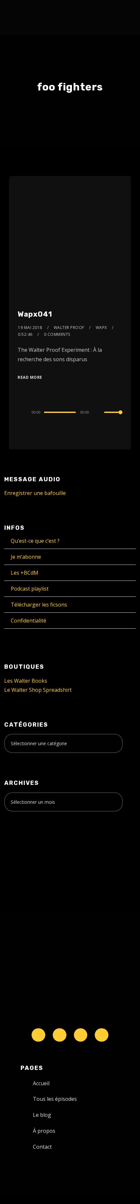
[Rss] (101, 1035)
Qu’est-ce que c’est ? (35, 540)
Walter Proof (69, 327)
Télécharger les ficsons (39, 604)
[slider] (113, 417)
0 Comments (57, 334)
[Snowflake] (38, 1035)
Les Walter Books (25, 680)
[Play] (21, 412)
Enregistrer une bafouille (35, 493)
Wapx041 (35, 314)
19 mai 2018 (30, 327)
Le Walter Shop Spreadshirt (38, 689)
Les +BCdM (24, 572)
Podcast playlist (30, 588)
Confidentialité (28, 620)
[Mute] (99, 412)
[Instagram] (81, 1035)
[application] (70, 411)
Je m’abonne (26, 556)
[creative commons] (24, 842)
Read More (30, 377)
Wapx (101, 327)
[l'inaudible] (21, 17)
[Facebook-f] (59, 1035)
